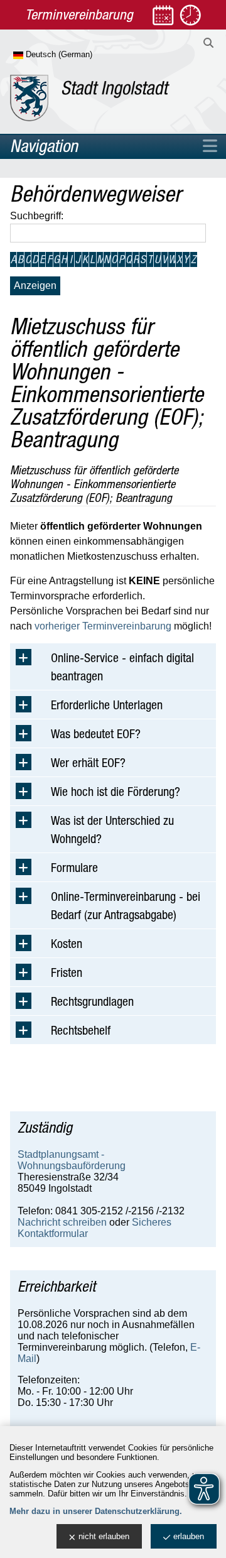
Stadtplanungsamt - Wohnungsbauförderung (72, 1160)
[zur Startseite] (90, 98)
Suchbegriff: (36, 215)
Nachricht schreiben (62, 1222)
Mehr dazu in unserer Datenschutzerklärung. (95, 1511)
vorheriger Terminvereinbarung (103, 626)
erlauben (188, 1536)
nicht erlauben (103, 1536)
